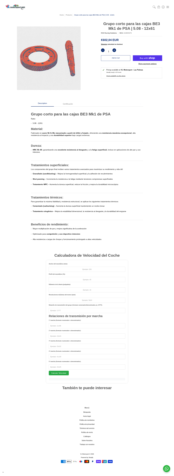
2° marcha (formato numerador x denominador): (65, 330)
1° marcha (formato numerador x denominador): (65, 320)
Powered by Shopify (87, 457)
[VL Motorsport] (15, 7)
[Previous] (34, 104)
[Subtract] (103, 50)
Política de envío (87, 432)
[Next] (140, 104)
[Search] (154, 7)
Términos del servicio (87, 428)
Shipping (104, 44)
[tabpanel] (87, 176)
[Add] (114, 50)
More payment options (147, 64)
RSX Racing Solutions (109, 33)
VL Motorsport (84, 454)
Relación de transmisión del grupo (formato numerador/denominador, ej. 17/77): (75, 305)
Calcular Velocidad (58, 373)
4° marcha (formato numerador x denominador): (65, 351)
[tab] (42, 104)
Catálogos (87, 436)
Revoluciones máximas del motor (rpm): (62, 294)
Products (69, 15)
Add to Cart (116, 58)
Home (62, 15)
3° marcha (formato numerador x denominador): (65, 341)
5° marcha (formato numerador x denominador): (65, 361)
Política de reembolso (87, 420)
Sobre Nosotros (87, 440)
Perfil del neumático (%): (57, 274)
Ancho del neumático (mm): (58, 264)
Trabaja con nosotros (87, 444)
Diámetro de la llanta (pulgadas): (60, 284)
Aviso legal (87, 416)
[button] (158, 7)
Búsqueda (87, 412)
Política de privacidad (87, 424)
